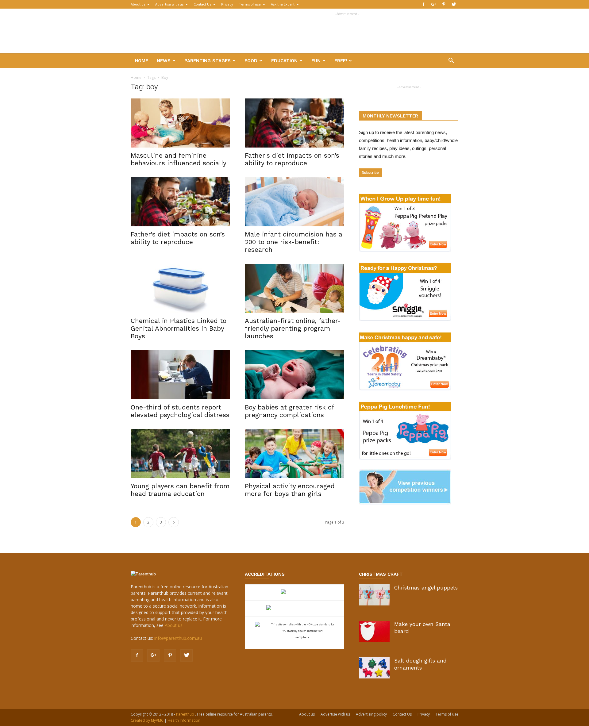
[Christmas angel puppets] (374, 594)
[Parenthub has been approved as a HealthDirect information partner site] (295, 592)
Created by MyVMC (147, 720)
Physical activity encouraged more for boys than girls (290, 489)
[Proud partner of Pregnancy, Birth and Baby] (294, 608)
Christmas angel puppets (426, 588)
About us (138, 4)
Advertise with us (169, 4)
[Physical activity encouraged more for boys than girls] (294, 453)
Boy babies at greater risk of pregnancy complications (289, 411)
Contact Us (202, 4)
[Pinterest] (443, 4)
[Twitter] (453, 4)
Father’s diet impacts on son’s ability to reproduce (178, 238)
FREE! (340, 60)
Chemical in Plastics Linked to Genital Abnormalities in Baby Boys (178, 328)
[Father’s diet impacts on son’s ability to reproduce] (180, 201)
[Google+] (433, 4)
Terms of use (250, 4)
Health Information (183, 720)
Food (250, 60)
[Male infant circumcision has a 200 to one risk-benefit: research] (294, 201)
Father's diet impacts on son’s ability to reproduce (292, 159)
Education (284, 60)
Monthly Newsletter (390, 116)
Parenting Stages (207, 60)
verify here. (302, 637)
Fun (316, 60)
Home (141, 60)
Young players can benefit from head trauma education (180, 489)
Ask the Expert (282, 4)
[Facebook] (423, 4)
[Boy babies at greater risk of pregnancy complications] (294, 374)
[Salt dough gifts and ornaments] (374, 667)
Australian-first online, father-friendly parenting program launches (293, 328)
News (164, 60)
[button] (451, 61)
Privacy (227, 4)
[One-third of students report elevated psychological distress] (180, 374)
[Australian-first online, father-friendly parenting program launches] (294, 288)
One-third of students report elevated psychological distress (180, 411)
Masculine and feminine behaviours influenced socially (178, 159)
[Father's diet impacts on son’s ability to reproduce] (294, 123)
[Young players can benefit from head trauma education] (180, 453)
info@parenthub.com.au (178, 638)
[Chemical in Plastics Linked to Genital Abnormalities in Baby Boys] (180, 288)
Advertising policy (371, 714)
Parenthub (185, 714)
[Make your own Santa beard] (374, 631)
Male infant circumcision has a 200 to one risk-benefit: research (293, 241)
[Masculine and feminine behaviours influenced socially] (180, 123)
